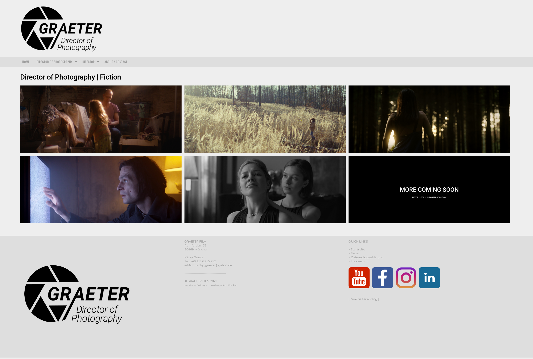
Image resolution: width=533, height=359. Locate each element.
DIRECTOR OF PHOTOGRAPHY (55, 61)
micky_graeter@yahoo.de (213, 265)
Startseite (358, 249)
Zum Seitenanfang (363, 299)
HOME (26, 61)
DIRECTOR (88, 61)
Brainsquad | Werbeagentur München (217, 285)
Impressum (359, 261)
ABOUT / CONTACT (116, 61)
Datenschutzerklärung (367, 257)
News (355, 253)
